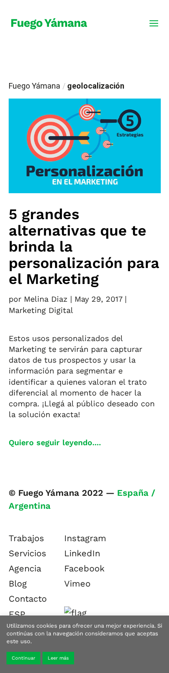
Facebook (84, 568)
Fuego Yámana (34, 85)
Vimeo (77, 583)
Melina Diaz (46, 298)
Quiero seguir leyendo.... (55, 442)
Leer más (58, 658)
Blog (18, 583)
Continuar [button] (23, 658)
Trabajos (26, 538)
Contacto (28, 598)
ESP (17, 614)
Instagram (85, 538)
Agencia (25, 568)
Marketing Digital (41, 310)
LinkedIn (82, 553)
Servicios (27, 553)
